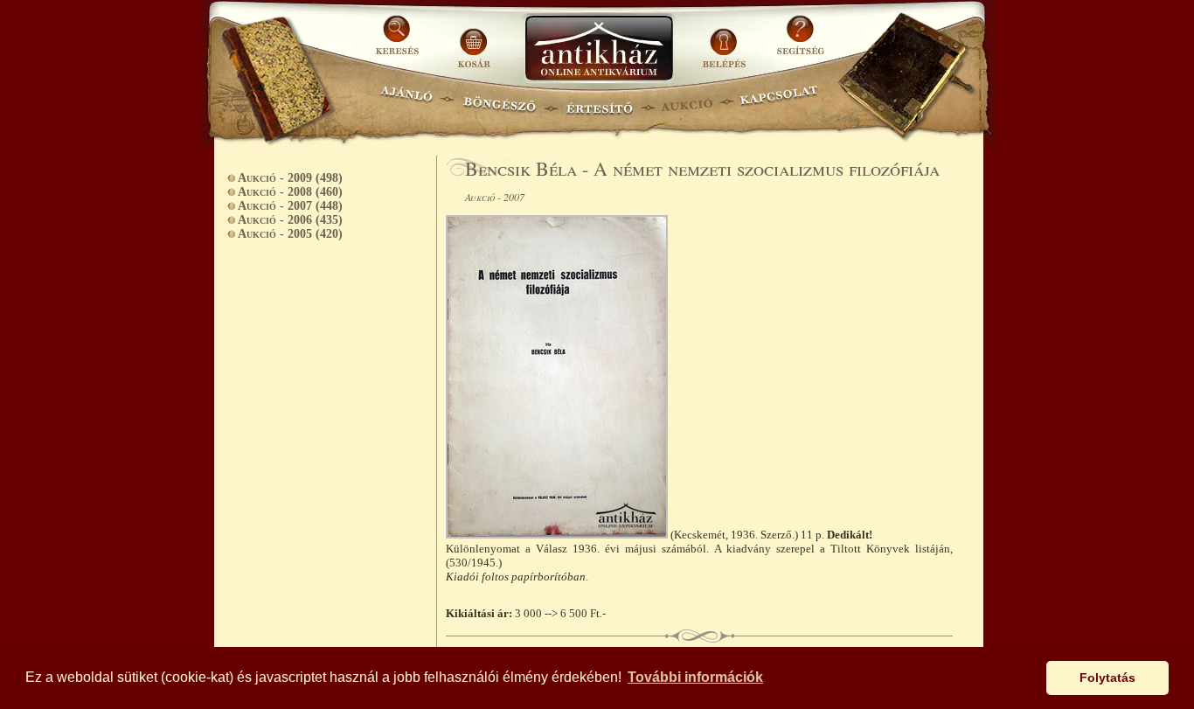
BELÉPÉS (726, 41)
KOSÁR (474, 41)
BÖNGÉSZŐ (499, 101)
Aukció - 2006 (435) (290, 219)
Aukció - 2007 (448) (290, 205)
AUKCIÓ (686, 101)
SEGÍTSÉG (800, 41)
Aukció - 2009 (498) (290, 177)
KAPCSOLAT (779, 101)
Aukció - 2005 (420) (290, 233)
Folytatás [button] (1107, 678)
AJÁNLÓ (406, 101)
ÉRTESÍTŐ (599, 101)
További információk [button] (695, 677)
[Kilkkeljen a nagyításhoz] (558, 534)
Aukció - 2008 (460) (290, 191)
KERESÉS (399, 41)
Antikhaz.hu (599, 49)
